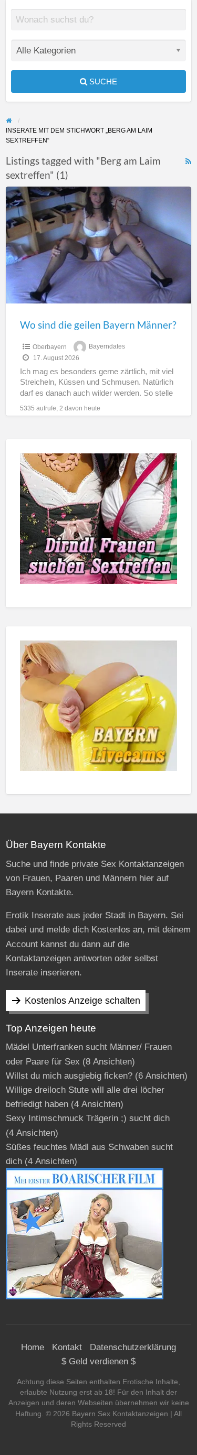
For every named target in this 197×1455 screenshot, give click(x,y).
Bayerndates (107, 347)
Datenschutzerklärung (133, 1347)
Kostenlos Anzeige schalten (82, 1000)
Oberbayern (50, 347)
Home (32, 1347)
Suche (102, 81)
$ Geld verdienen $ (98, 1361)
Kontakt (67, 1347)
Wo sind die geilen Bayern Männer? (98, 325)
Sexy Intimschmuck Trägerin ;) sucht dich (88, 1118)
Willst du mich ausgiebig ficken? (69, 1076)
